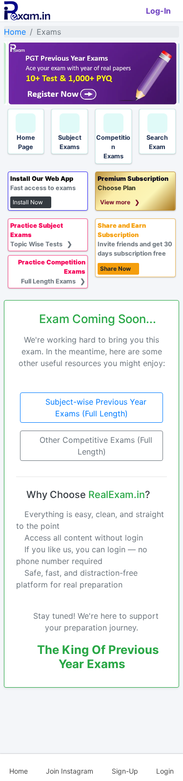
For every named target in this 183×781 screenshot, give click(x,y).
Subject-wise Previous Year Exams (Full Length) (94, 407)
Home (15, 32)
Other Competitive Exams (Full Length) (94, 445)
